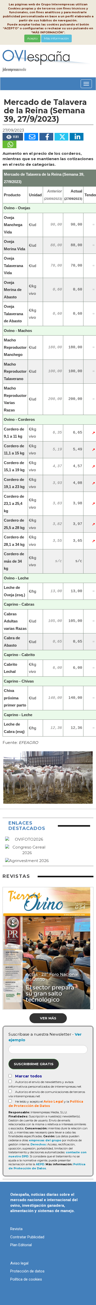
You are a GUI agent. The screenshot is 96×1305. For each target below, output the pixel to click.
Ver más (48, 1018)
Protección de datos (27, 1271)
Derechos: (38, 1144)
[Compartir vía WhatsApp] (9, 144)
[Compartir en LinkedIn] (76, 137)
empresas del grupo (45, 1140)
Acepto (32, 38)
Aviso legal (19, 1263)
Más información (56, 38)
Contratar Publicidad (27, 1237)
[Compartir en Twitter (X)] (61, 137)
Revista (16, 1229)
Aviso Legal (53, 1101)
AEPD (40, 1164)
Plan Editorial (21, 1245)
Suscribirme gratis (34, 1064)
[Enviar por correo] (31, 137)
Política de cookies (26, 1279)
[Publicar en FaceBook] (46, 137)
